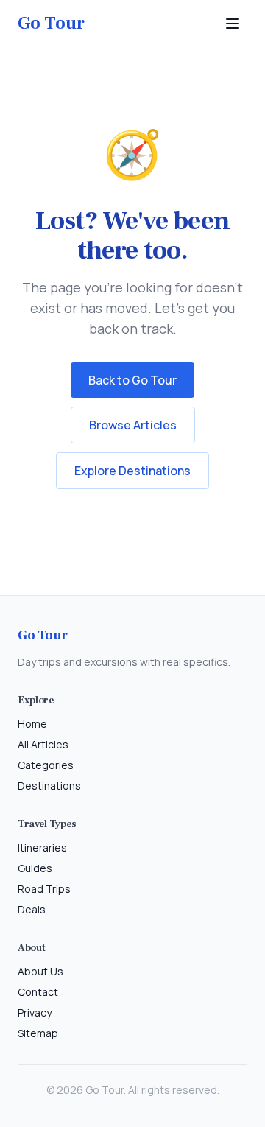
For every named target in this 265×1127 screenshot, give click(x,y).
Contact (38, 992)
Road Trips (44, 889)
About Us (40, 971)
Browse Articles (133, 425)
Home (32, 724)
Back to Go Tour (132, 380)
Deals (32, 909)
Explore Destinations (132, 471)
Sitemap (38, 1033)
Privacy (35, 1012)
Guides (35, 868)
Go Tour (51, 23)
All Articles (43, 744)
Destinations (49, 786)
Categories (46, 765)
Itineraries (42, 847)
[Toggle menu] (232, 23)
